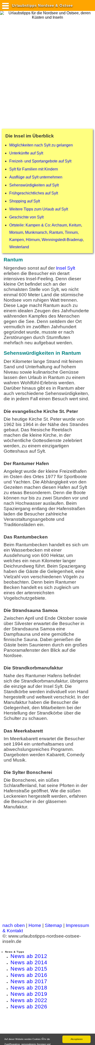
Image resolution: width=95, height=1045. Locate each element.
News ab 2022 (28, 1000)
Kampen (16, 240)
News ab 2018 (28, 988)
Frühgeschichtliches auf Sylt (33, 193)
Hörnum (33, 240)
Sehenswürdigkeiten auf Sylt (34, 185)
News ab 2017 (28, 981)
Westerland (19, 247)
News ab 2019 (28, 994)
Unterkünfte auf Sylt (26, 153)
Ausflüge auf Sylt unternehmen (35, 177)
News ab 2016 (28, 975)
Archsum (59, 225)
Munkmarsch (36, 232)
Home (34, 925)
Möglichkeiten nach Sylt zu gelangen (41, 145)
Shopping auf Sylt (24, 201)
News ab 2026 (28, 1007)
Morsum (16, 232)
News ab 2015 (28, 969)
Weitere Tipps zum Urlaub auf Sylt (38, 209)
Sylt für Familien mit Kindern (33, 169)
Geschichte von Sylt (26, 217)
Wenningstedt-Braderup (62, 240)
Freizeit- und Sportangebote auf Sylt (40, 161)
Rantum (56, 232)
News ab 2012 (28, 956)
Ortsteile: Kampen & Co (29, 225)
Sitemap (53, 925)
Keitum (75, 225)
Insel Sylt (65, 268)
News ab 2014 (28, 962)
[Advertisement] (47, 71)
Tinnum (71, 232)
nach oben (13, 925)
